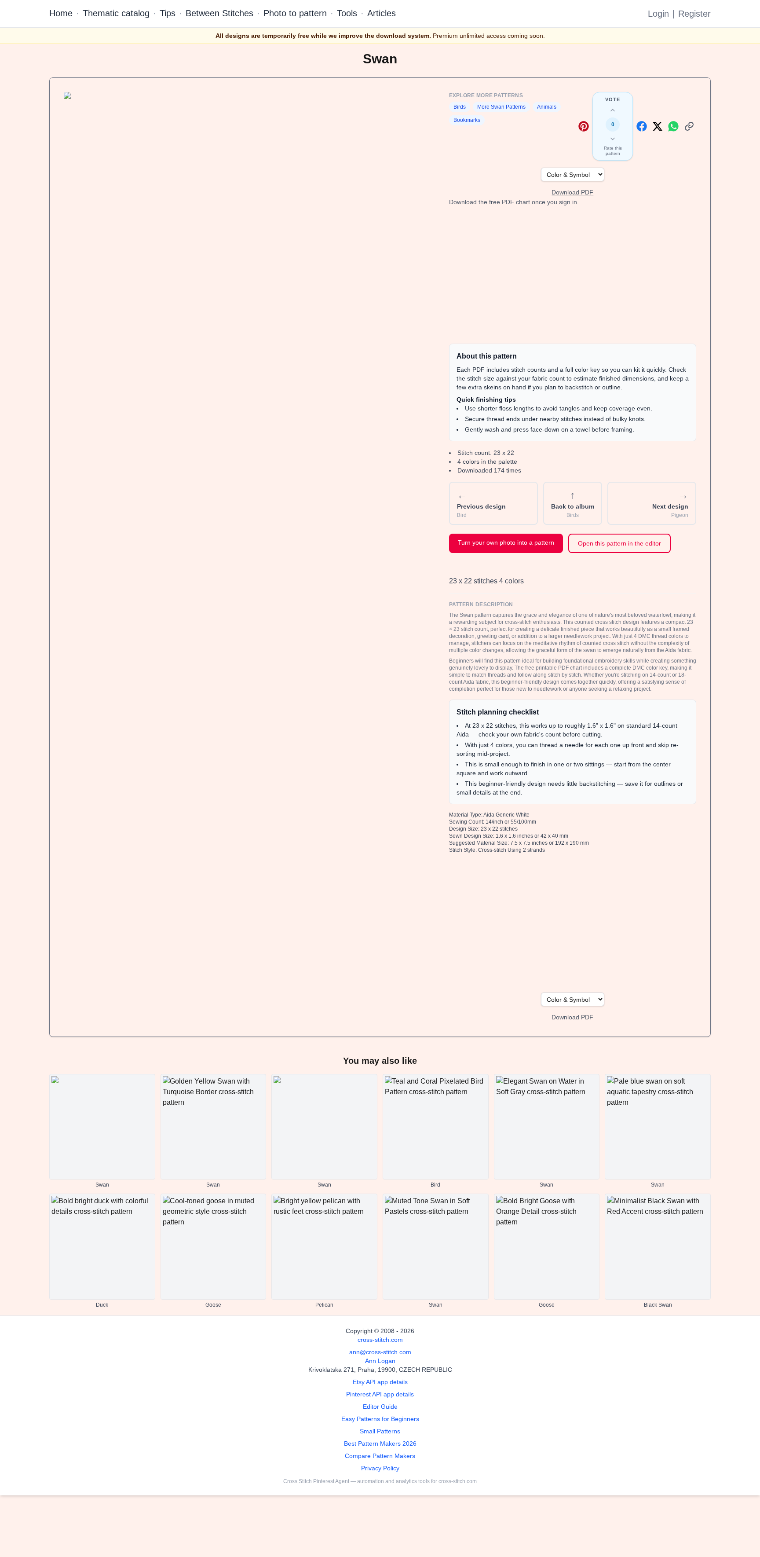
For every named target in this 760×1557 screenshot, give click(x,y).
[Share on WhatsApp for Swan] (673, 126)
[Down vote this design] (612, 138)
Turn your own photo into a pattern (506, 542)
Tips (167, 13)
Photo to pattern (295, 13)
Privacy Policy (380, 1468)
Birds (459, 107)
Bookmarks (466, 120)
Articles (381, 13)
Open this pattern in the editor (619, 543)
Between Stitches (219, 13)
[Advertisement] (572, 275)
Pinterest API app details (380, 1394)
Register (694, 13)
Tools (347, 13)
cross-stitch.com (380, 1339)
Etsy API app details (380, 1381)
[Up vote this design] (612, 110)
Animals (546, 107)
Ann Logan (380, 1360)
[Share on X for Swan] (657, 126)
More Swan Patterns (501, 107)
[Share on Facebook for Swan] (642, 126)
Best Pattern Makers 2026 (380, 1443)
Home (61, 13)
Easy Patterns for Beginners (380, 1418)
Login (658, 13)
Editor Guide (380, 1406)
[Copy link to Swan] (689, 126)
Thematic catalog (116, 13)
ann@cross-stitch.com (380, 1352)
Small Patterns (380, 1431)
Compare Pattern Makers (380, 1455)
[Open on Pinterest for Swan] (584, 126)
